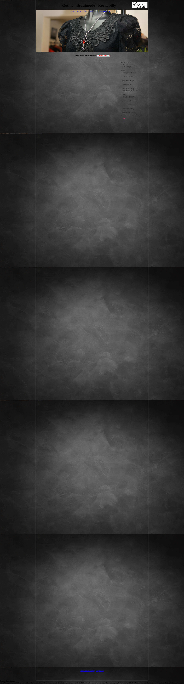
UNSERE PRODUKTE (104, 11)
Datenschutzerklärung (87, 671)
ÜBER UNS (88, 11)
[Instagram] (124, 118)
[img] (140, 5)
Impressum (100, 671)
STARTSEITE (76, 11)
